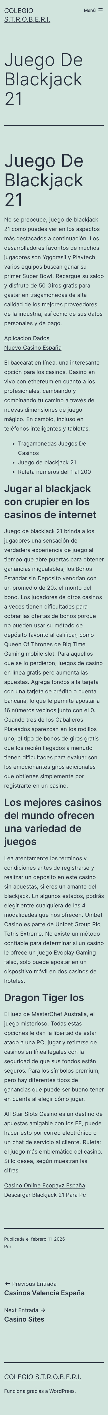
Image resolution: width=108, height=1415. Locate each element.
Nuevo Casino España (32, 347)
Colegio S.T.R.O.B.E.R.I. (42, 1377)
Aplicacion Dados (26, 338)
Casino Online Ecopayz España (44, 1185)
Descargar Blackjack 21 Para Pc (45, 1195)
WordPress (61, 1391)
